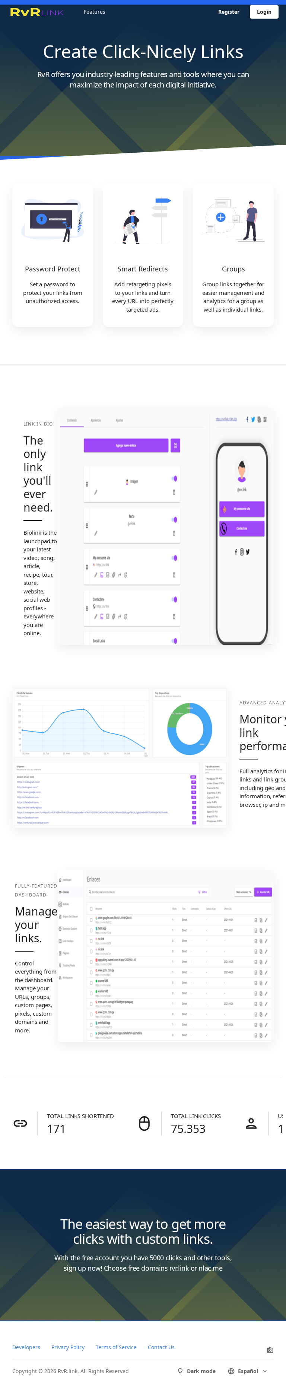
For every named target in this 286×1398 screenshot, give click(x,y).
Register (228, 11)
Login (264, 11)
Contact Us (161, 1347)
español (248, 1371)
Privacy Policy (68, 1347)
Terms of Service (116, 1347)
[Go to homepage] (36, 12)
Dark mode (201, 1371)
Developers (26, 1347)
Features (94, 11)
